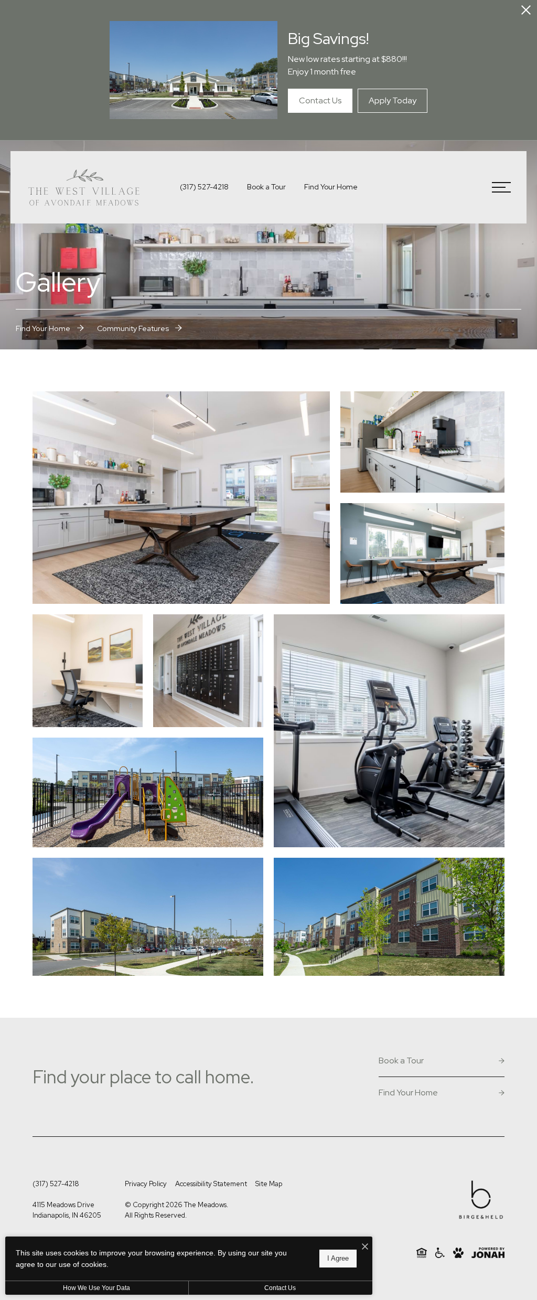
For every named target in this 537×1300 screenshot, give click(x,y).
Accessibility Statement (211, 1183)
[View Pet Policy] (458, 1253)
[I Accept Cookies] (365, 1247)
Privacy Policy (146, 1183)
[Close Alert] (526, 11)
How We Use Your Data (96, 1288)
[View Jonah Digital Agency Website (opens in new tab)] (487, 1253)
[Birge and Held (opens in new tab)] (480, 1201)
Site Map (268, 1183)
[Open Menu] (501, 187)
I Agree (338, 1258)
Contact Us (280, 1288)
